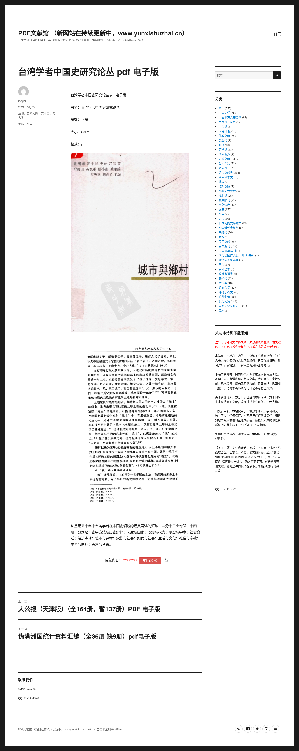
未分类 (223, 232)
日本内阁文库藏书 (230, 223)
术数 (221, 237)
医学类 (223, 150)
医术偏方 (224, 154)
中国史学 (224, 113)
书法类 (223, 127)
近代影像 (224, 297)
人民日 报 (225, 131)
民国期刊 (224, 246)
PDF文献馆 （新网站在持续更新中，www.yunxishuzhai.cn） (103, 32)
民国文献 (224, 241)
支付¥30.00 (150, 560)
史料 (21, 124)
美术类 (45, 113)
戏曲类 (223, 195)
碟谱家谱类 (226, 274)
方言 (221, 218)
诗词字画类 (226, 292)
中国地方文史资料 (230, 117)
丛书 (21, 113)
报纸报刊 (224, 200)
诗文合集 (224, 287)
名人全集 (224, 163)
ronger (22, 101)
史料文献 (32, 113)
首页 (277, 33)
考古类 (223, 283)
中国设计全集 (227, 122)
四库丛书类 (226, 177)
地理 (221, 182)
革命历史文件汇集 (230, 306)
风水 (221, 310)
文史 (221, 209)
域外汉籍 (224, 186)
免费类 (223, 140)
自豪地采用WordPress (110, 729)
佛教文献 (224, 136)
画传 (221, 264)
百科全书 (224, 269)
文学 (29, 124)
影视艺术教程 (227, 191)
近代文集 (224, 301)
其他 (221, 145)
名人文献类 (226, 173)
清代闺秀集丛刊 (229, 260)
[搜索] (277, 75)
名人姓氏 (224, 168)
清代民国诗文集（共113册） (237, 255)
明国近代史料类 (229, 228)
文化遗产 (224, 205)
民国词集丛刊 (227, 251)
